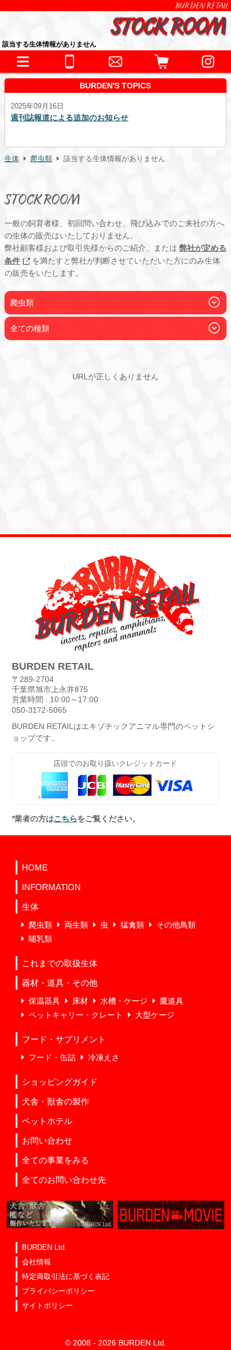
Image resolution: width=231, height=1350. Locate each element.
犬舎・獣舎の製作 (55, 1101)
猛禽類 (132, 924)
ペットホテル (47, 1121)
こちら (65, 818)
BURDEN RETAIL (202, 6)
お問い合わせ (47, 1140)
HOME (35, 867)
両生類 (76, 924)
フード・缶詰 (52, 1057)
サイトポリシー (47, 1305)
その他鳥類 (176, 924)
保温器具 (44, 1000)
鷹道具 (171, 1000)
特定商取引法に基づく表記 (65, 1276)
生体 (11, 159)
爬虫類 (41, 159)
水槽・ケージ (123, 1000)
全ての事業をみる (55, 1160)
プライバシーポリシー (58, 1291)
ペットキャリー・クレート (76, 1014)
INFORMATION (51, 887)
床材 (80, 1000)
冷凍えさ (103, 1057)
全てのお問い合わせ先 (64, 1179)
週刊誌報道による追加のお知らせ (69, 117)
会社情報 (36, 1262)
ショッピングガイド (60, 1081)
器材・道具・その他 (60, 982)
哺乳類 (40, 938)
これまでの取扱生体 (60, 963)
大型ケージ (154, 1014)
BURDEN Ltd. (44, 1247)
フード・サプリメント (64, 1039)
